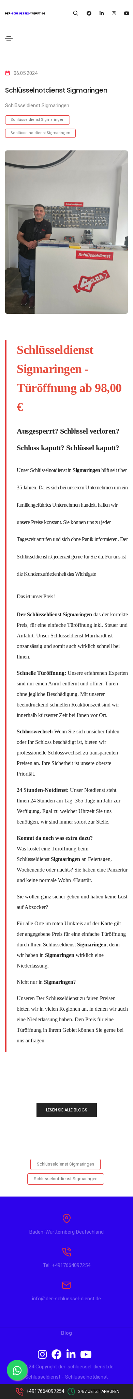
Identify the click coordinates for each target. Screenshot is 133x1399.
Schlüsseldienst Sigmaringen (37, 119)
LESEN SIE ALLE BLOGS (66, 1110)
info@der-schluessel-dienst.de (66, 1299)
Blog (66, 1333)
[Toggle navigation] (9, 38)
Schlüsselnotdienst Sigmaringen (40, 133)
